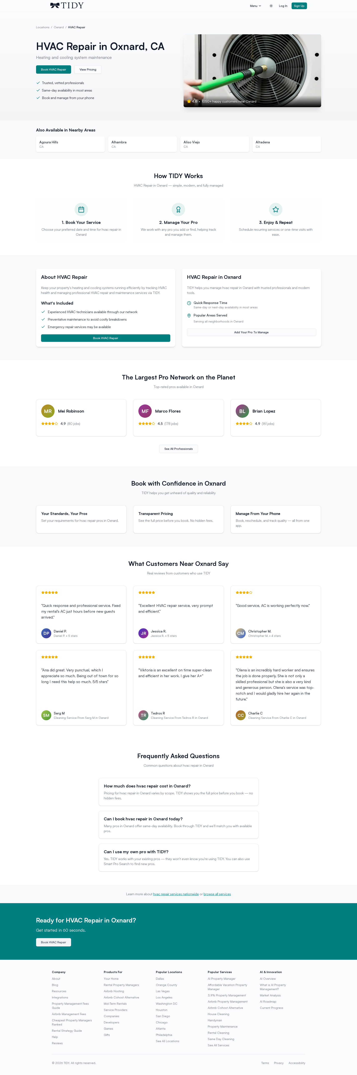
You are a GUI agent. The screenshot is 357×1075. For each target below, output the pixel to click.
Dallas (160, 978)
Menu (253, 5)
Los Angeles (164, 997)
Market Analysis (270, 995)
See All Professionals (178, 448)
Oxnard (59, 27)
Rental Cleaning (218, 1032)
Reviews (57, 1043)
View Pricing (88, 69)
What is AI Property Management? (273, 987)
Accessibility (297, 1063)
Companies (111, 1016)
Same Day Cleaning (221, 1039)
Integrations (60, 997)
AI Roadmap (268, 1001)
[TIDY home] (149, 5)
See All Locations (167, 1041)
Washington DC (166, 1003)
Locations (42, 27)
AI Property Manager (221, 978)
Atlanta (160, 1028)
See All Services (218, 1045)
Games (108, 1028)
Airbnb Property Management (228, 1001)
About (56, 978)
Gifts (107, 1035)
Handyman (215, 1020)
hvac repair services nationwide (176, 894)
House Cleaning (218, 1014)
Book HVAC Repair (53, 69)
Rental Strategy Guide (67, 1030)
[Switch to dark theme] (271, 6)
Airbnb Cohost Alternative (121, 997)
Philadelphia (164, 1035)
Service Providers (115, 1010)
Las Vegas (163, 991)
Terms (265, 1063)
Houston (161, 1010)
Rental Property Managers (121, 985)
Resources (59, 991)
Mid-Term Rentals (115, 1003)
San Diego (163, 1016)
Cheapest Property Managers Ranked (72, 1022)
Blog (55, 985)
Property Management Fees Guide (70, 1005)
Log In (283, 5)
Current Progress (271, 1007)
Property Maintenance (223, 1026)
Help (55, 1037)
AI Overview (268, 978)
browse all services (217, 894)
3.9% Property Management (227, 995)
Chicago (162, 1022)
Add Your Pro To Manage (251, 332)
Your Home (111, 978)
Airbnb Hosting (114, 991)
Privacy (279, 1063)
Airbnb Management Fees (69, 1014)
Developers (111, 1022)
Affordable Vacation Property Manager (227, 987)
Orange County (166, 985)
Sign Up (299, 5)
